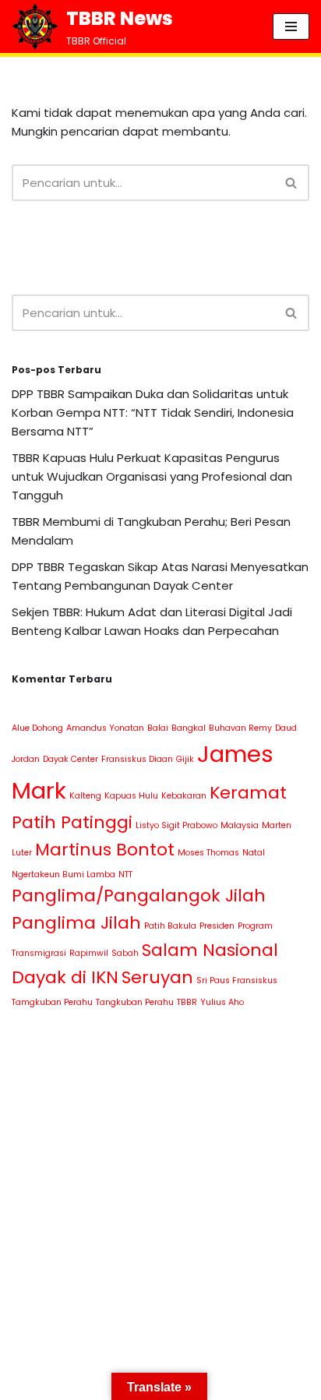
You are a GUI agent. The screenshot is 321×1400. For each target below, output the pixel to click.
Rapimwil (88, 953)
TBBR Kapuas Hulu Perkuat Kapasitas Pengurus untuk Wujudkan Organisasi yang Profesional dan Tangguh (152, 476)
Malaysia (239, 825)
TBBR (187, 1002)
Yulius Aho (222, 1002)
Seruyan (157, 977)
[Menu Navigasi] (291, 26)
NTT (125, 874)
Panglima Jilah (76, 923)
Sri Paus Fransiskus (236, 980)
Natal (253, 853)
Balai (157, 728)
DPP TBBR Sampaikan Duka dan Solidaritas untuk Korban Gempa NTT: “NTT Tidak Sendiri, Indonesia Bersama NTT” (153, 412)
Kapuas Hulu (131, 796)
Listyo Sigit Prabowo (176, 825)
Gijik (185, 759)
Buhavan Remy (240, 728)
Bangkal (188, 728)
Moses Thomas (208, 853)
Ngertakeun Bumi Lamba (63, 874)
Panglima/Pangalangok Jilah (139, 895)
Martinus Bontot (105, 850)
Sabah (125, 953)
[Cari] (291, 182)
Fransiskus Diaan (137, 759)
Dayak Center (70, 759)
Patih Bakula (170, 926)
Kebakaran (183, 796)
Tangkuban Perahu (135, 1002)
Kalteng (85, 796)
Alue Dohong (37, 728)
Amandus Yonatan (105, 728)
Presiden (217, 926)
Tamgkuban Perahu (52, 1002)
